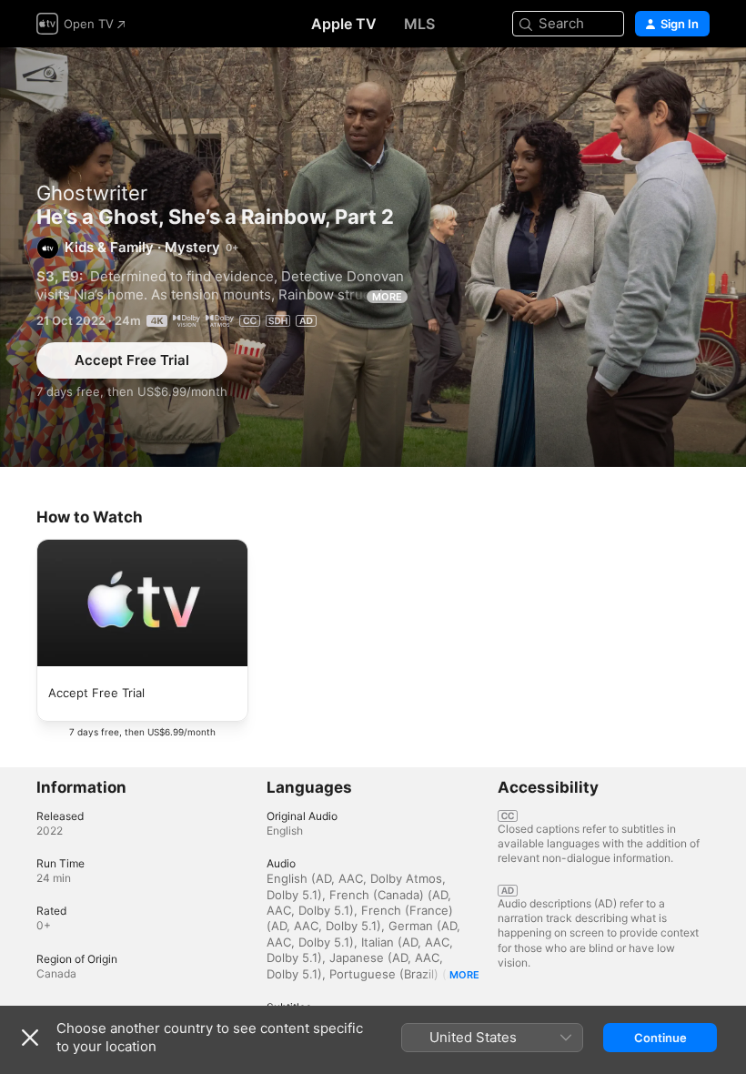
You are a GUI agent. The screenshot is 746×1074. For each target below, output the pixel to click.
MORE (387, 296)
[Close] (30, 1037)
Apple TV (344, 24)
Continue (660, 1037)
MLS (419, 24)
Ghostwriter (91, 193)
